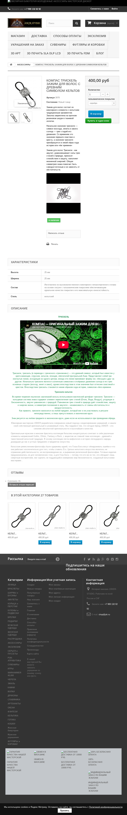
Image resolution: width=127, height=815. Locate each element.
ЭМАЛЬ (11, 683)
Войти (115, 9)
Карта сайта (33, 654)
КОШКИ (11, 724)
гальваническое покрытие (101, 99)
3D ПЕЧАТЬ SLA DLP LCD (44, 53)
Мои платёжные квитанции (62, 589)
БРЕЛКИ (12, 617)
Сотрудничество (35, 646)
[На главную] (11, 65)
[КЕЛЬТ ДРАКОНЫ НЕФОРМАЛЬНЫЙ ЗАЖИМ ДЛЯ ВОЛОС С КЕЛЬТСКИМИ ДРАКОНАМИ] (83, 516)
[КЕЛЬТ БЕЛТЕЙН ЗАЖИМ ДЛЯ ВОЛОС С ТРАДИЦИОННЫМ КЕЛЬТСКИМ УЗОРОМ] (21, 516)
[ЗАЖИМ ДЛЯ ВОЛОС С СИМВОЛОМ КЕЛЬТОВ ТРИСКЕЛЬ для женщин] (26, 117)
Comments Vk (14, 481)
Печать (54, 244)
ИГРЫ (11, 669)
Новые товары (34, 589)
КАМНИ (11, 687)
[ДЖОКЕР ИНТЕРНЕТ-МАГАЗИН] (25, 23)
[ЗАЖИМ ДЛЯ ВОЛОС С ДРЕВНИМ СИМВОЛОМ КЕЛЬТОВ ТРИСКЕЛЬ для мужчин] (13, 117)
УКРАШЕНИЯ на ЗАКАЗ (27, 44)
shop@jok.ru (104, 614)
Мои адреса (54, 593)
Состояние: (52, 102)
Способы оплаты (67, 36)
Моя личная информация (61, 597)
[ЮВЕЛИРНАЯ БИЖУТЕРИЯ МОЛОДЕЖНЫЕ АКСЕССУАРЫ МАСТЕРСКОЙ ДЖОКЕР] (63, 3)
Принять (64, 810)
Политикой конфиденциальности (106, 807)
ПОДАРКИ (13, 621)
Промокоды (33, 650)
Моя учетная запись (61, 580)
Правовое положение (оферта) (32, 632)
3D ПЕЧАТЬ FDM (78, 53)
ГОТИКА (12, 720)
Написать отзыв (56, 233)
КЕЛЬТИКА (13, 716)
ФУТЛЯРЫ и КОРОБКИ (88, 44)
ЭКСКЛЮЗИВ (97, 36)
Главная (31, 610)
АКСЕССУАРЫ (15, 643)
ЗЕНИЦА (12, 585)
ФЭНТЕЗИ (13, 712)
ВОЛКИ (11, 691)
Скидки (30, 585)
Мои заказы (54, 585)
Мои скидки (55, 601)
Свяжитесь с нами (99, 9)
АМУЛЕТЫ (13, 599)
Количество (94, 90)
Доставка (39, 36)
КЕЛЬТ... (12, 533)
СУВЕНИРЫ (58, 44)
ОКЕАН (11, 708)
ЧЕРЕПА (12, 679)
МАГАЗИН (18, 36)
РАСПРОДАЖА (15, 639)
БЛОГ (100, 53)
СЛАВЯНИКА (14, 699)
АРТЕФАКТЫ (14, 703)
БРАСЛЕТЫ (13, 589)
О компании (33, 614)
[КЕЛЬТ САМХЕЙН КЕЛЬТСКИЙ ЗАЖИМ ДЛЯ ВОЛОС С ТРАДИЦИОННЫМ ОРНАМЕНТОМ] (52, 516)
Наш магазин (33, 599)
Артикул (50, 97)
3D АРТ (16, 53)
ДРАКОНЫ (13, 695)
